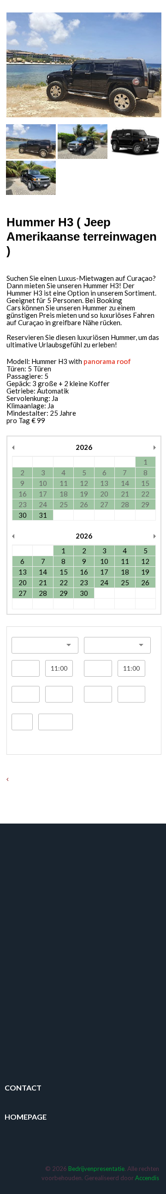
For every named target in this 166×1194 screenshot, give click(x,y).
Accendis (147, 1178)
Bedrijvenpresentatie (96, 1168)
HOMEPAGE (26, 1116)
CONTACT (23, 1087)
